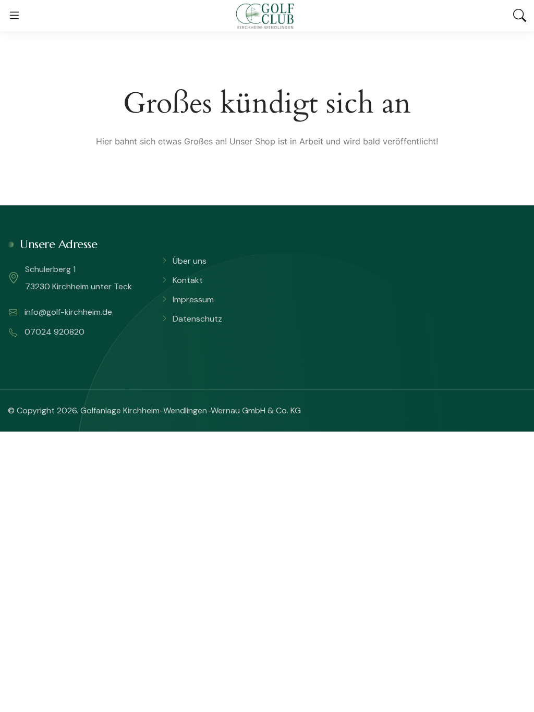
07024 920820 (53, 331)
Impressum (193, 299)
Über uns (190, 260)
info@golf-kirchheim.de (67, 311)
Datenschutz (197, 318)
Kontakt (188, 280)
